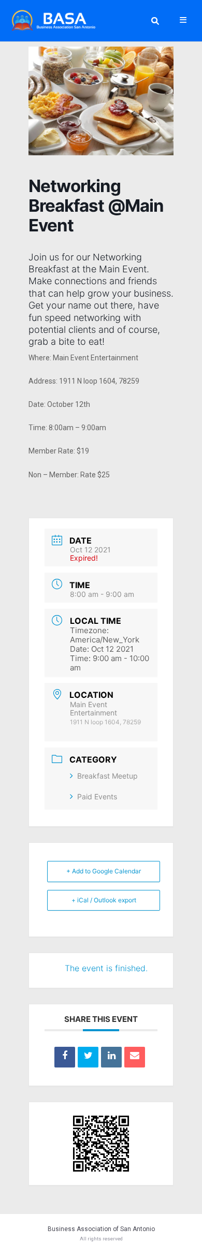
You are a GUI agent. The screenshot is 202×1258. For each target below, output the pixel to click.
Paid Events (97, 796)
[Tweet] (88, 1057)
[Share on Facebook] (64, 1057)
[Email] (134, 1057)
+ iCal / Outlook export (103, 900)
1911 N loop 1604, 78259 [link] (99, 381)
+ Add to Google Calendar (103, 871)
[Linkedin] (111, 1057)
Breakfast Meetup (107, 775)
